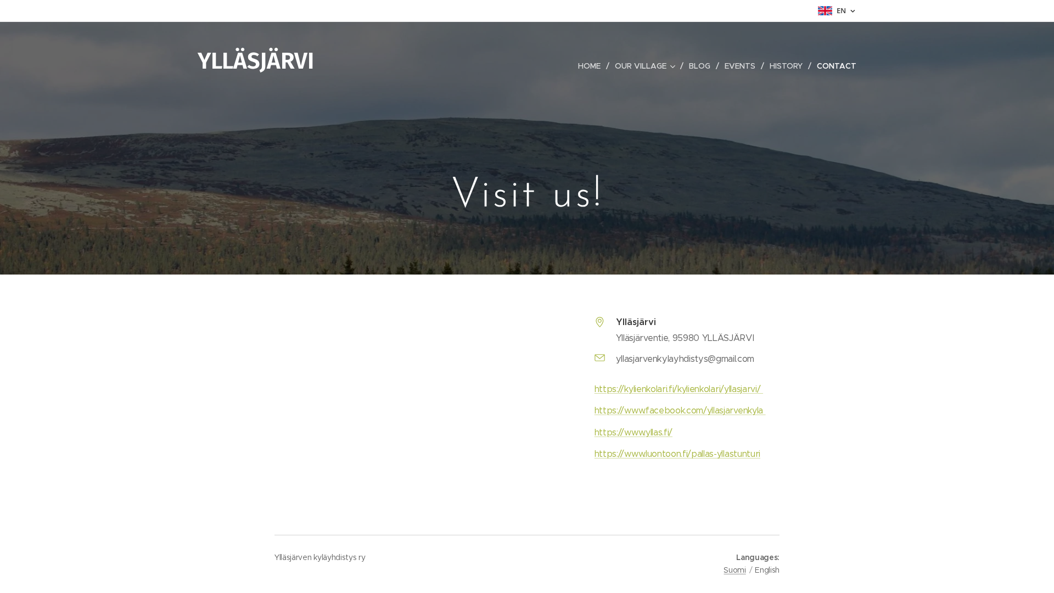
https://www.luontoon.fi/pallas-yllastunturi (677, 454)
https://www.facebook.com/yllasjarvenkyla (680, 410)
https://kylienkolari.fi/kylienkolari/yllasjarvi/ (679, 389)
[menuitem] (592, 66)
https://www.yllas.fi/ (633, 432)
